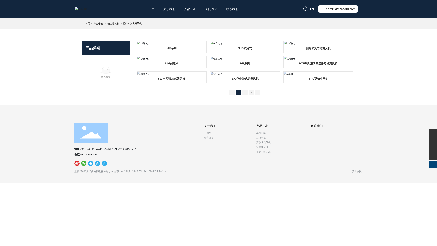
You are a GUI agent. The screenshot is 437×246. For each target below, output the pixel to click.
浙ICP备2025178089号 (155, 171)
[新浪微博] (77, 164)
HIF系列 (172, 48)
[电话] (433, 148)
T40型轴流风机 (318, 78)
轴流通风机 (113, 23)
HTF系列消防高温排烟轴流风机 (318, 63)
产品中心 (98, 23)
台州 (133, 171)
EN (312, 9)
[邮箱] (433, 141)
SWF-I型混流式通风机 (171, 78)
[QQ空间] (97, 164)
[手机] (433, 133)
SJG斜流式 (245, 48)
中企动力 (126, 171)
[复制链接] (104, 164)
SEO (139, 171)
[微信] (83, 164)
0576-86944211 (90, 154)
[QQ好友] (90, 164)
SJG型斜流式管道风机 (245, 78)
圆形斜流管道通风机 (318, 48)
